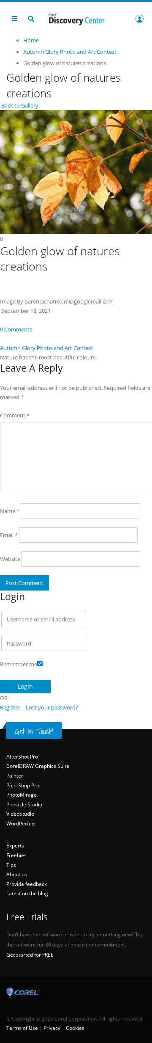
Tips (11, 865)
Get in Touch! (34, 731)
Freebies (16, 855)
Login (139, 18)
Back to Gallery (19, 105)
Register (10, 707)
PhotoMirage (21, 794)
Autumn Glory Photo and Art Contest (46, 348)
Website (10, 559)
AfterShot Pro (22, 756)
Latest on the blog (27, 893)
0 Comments (16, 329)
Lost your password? (52, 707)
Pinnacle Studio (24, 804)
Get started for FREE (30, 954)
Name (9, 511)
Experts (15, 845)
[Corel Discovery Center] (76, 18)
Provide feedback (26, 884)
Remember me (18, 664)
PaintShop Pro (22, 785)
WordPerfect (21, 823)
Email (9, 535)
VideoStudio (20, 813)
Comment (15, 415)
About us (16, 874)
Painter (14, 775)
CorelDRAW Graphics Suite (37, 766)
